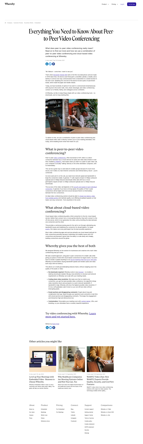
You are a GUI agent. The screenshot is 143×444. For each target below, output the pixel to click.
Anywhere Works (28, 23)
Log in (122, 4)
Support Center (89, 415)
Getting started (89, 412)
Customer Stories (18, 23)
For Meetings (59, 412)
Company (9, 23)
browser (81, 272)
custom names (85, 301)
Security (87, 430)
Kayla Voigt (55, 324)
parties (56, 198)
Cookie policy (88, 421)
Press (30, 418)
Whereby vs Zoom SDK (107, 412)
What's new (44, 415)
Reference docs (45, 421)
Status (42, 418)
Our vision (32, 412)
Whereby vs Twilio (106, 409)
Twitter (73, 412)
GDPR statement (89, 427)
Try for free (131, 4)
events (47, 229)
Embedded (38, 23)
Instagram (73, 418)
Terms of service (89, 418)
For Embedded (60, 409)
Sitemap (87, 433)
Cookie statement (89, 424)
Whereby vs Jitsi (105, 415)
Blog (72, 409)
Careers (31, 415)
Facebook (73, 421)
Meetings (43, 412)
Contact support (89, 409)
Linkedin (73, 415)
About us (31, 409)
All (5, 23)
